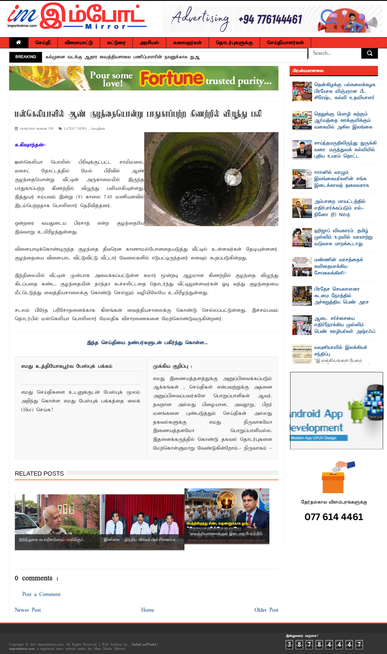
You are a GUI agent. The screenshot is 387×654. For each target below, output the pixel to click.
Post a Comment (41, 594)
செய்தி (42, 43)
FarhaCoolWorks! (145, 645)
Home (147, 610)
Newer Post (28, 610)
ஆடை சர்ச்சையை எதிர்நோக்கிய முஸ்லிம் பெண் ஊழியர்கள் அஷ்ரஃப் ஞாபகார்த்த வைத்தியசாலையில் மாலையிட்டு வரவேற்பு (334, 335)
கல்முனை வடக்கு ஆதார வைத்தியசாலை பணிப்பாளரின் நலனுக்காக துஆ (123, 57)
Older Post (266, 610)
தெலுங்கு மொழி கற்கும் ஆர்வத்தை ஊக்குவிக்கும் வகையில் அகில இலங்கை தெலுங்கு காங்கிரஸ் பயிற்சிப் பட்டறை (332, 127)
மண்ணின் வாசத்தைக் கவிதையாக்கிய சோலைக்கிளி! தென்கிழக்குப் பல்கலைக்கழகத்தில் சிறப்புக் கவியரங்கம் (327, 276)
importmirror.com (21, 649)
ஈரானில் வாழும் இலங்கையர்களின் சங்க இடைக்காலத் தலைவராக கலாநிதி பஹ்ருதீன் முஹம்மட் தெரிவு (330, 186)
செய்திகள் (98, 129)
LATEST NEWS (75, 129)
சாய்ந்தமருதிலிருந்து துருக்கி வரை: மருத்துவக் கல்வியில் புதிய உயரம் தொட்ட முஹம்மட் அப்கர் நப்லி (345, 153)
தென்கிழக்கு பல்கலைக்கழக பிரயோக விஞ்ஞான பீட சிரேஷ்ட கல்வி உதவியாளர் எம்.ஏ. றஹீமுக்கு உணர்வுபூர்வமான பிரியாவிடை (334, 98)
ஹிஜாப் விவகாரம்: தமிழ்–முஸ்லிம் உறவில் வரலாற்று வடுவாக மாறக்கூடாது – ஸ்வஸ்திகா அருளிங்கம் (343, 241)
